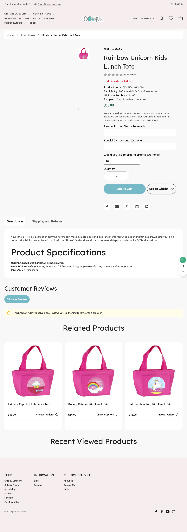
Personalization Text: (124, 126)
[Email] (117, 206)
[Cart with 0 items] (180, 18)
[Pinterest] (146, 206)
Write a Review (17, 299)
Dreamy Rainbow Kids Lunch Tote (88, 404)
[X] (127, 206)
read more (152, 120)
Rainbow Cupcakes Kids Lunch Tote (29, 404)
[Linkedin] (137, 206)
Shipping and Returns (47, 221)
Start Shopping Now (49, 4)
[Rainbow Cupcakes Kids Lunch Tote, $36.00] (33, 371)
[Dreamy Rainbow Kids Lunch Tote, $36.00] (93, 371)
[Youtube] (167, 511)
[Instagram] (173, 511)
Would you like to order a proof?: (132, 154)
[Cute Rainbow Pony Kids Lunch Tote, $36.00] (154, 371)
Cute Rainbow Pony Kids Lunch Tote (150, 404)
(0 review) (130, 74)
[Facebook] (107, 206)
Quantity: (109, 169)
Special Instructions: (123, 140)
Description (15, 221)
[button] (78, 108)
